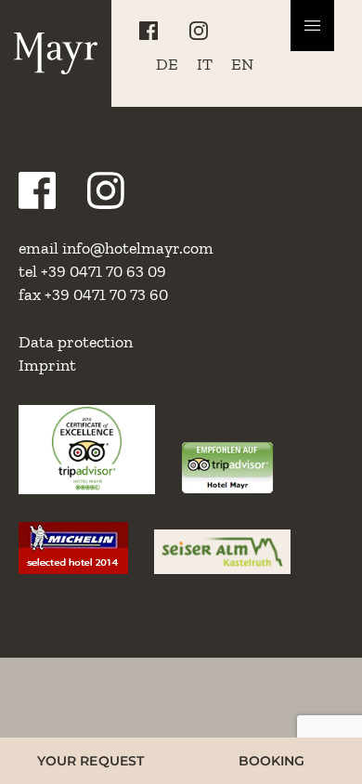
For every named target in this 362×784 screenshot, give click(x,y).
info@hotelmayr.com (137, 248)
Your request (90, 760)
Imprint (47, 365)
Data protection (76, 342)
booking (272, 760)
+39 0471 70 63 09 (103, 271)
